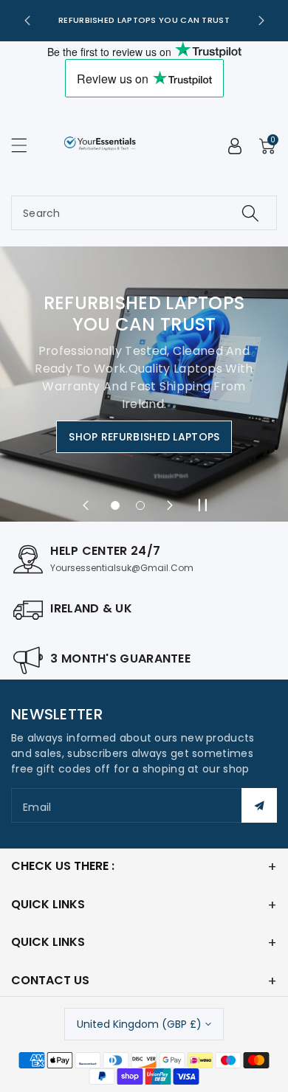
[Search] (250, 212)
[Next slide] (261, 20)
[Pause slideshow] (202, 505)
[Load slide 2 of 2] (140, 505)
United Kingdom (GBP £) (139, 1024)
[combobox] (144, 212)
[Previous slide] (27, 20)
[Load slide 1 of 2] (115, 505)
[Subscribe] (259, 805)
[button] (26, 145)
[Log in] (235, 146)
